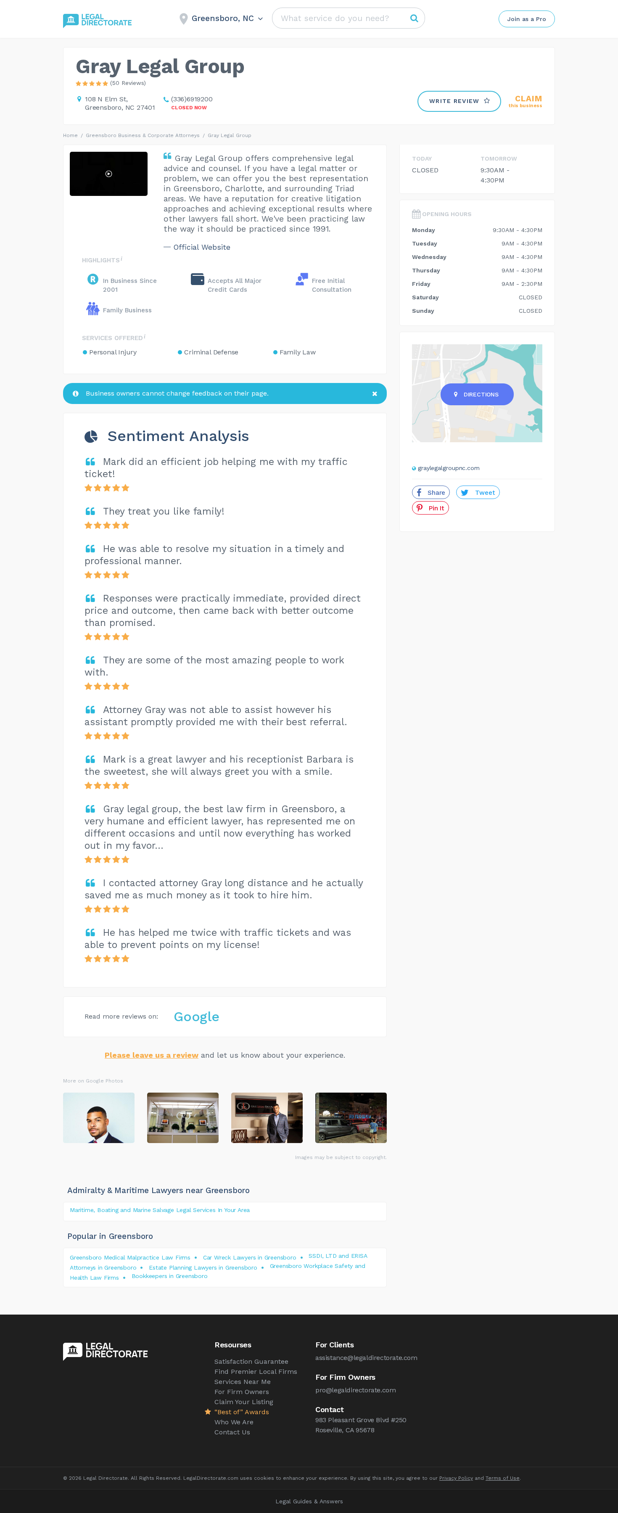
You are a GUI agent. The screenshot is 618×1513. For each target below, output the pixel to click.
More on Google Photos (93, 1081)
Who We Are (234, 1422)
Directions (481, 394)
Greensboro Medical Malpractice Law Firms (130, 1257)
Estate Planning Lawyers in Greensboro (203, 1267)
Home (70, 135)
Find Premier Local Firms (255, 1372)
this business (525, 101)
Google (196, 1017)
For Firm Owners (241, 1392)
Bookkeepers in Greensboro (170, 1276)
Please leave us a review (151, 1055)
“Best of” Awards (241, 1412)
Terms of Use (503, 1478)
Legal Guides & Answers (309, 1501)
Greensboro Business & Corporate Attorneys (143, 135)
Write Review (454, 101)
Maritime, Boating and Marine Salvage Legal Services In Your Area (160, 1210)
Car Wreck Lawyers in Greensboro (249, 1257)
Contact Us (232, 1432)
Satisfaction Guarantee (251, 1361)
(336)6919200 (192, 99)
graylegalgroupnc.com (449, 468)
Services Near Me (242, 1382)
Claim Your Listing (243, 1402)
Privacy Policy (456, 1478)
